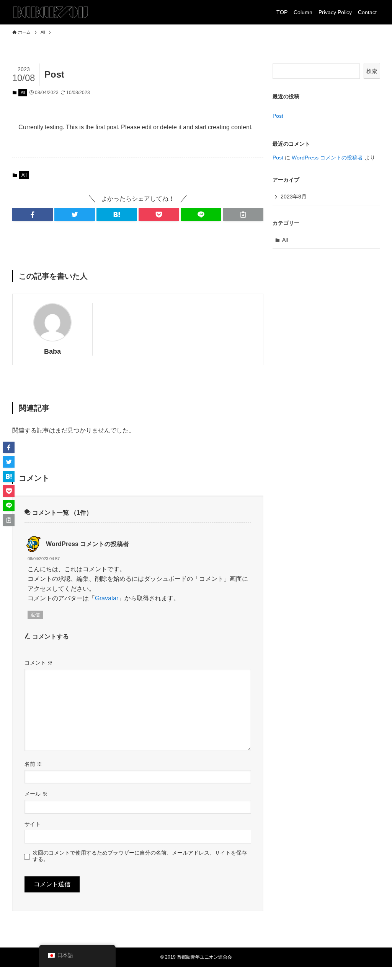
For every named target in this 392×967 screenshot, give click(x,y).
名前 (33, 764)
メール (35, 794)
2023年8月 (294, 196)
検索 (371, 71)
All (23, 92)
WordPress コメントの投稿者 (87, 544)
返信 (35, 615)
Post (278, 116)
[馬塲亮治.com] (50, 12)
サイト (32, 824)
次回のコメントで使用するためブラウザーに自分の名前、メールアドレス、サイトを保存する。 (140, 856)
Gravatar (106, 598)
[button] (32, 214)
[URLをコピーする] (243, 214)
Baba (52, 351)
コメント (38, 663)
